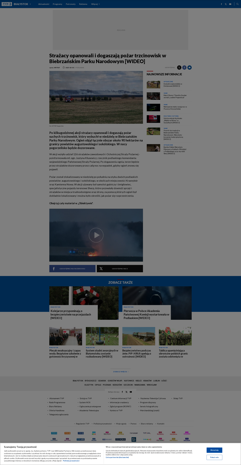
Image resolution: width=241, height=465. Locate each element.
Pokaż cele (214, 457)
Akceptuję (214, 450)
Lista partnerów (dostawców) (117, 457)
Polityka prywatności (71, 461)
